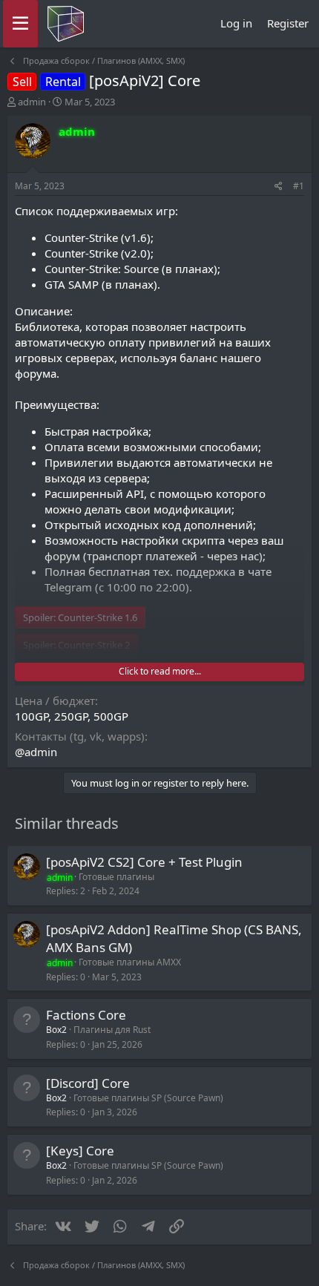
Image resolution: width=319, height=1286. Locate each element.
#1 (298, 186)
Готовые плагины (116, 876)
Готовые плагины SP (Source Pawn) (148, 1098)
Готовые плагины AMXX (130, 962)
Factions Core (86, 1014)
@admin (36, 751)
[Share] (278, 186)
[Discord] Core (88, 1083)
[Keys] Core (80, 1150)
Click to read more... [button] (160, 671)
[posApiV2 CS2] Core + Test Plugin (144, 861)
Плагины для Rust (112, 1029)
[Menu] (20, 23)
